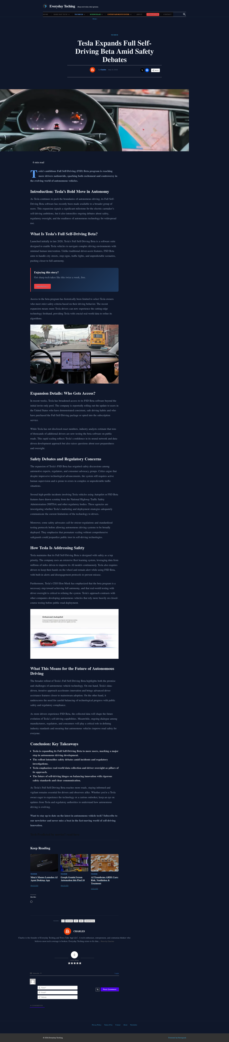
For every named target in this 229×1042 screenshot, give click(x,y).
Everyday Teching (62, 6)
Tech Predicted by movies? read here (54, 834)
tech (76, 921)
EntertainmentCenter (118, 14)
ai (62, 921)
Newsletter (153, 14)
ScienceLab (95, 14)
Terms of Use (108, 1025)
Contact (167, 14)
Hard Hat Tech (61, 14)
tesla (81, 921)
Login (116, 973)
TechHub (79, 14)
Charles (103, 70)
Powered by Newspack (177, 1038)
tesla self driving (89, 921)
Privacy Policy (96, 1025)
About (139, 14)
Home (45, 14)
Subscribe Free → (42, 286)
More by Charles (107, 941)
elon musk (69, 921)
